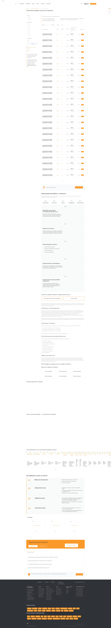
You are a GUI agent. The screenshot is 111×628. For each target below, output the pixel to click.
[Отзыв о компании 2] (55, 525)
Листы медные (58, 588)
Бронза (39, 586)
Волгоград (29, 608)
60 (29, 31)
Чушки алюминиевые (77, 376)
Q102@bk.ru (86, 4)
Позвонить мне (43, 546)
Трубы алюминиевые (48, 376)
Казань (49, 608)
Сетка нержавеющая (30, 597)
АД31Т (30, 19)
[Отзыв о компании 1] (74, 525)
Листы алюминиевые (48, 371)
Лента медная (58, 594)
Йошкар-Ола (45, 608)
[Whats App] (81, 3)
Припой (67, 591)
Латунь (47, 586)
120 (29, 35)
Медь (57, 586)
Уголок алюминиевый (63, 376)
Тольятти (53, 610)
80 (29, 32)
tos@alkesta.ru (86, 3)
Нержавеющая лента (30, 599)
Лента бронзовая (41, 592)
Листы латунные (48, 594)
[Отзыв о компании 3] (36, 525)
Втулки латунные (49, 598)
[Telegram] (80, 3)
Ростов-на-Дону (30, 610)
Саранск (39, 610)
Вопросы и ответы (30, 552)
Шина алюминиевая (79, 593)
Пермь (78, 608)
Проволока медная (59, 592)
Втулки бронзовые (41, 589)
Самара (35, 610)
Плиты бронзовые (41, 593)
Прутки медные (58, 589)
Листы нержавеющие (30, 589)
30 (29, 27)
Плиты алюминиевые (62, 371)
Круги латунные (48, 599)
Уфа (62, 610)
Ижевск (40, 608)
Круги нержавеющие (30, 590)
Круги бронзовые (41, 596)
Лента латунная (48, 595)
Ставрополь (48, 610)
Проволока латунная (49, 592)
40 (29, 28)
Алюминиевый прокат (80, 586)
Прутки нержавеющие (30, 598)
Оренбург (70, 608)
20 (29, 24)
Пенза (74, 608)
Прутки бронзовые (41, 588)
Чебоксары (66, 610)
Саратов (43, 610)
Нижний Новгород (64, 608)
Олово (67, 589)
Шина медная (58, 593)
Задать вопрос (33, 546)
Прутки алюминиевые (77, 371)
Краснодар (57, 608)
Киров (53, 608)
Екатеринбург (35, 608)
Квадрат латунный (49, 589)
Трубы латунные (48, 593)
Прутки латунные (49, 588)
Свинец (67, 590)
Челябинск (71, 610)
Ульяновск (58, 610)
